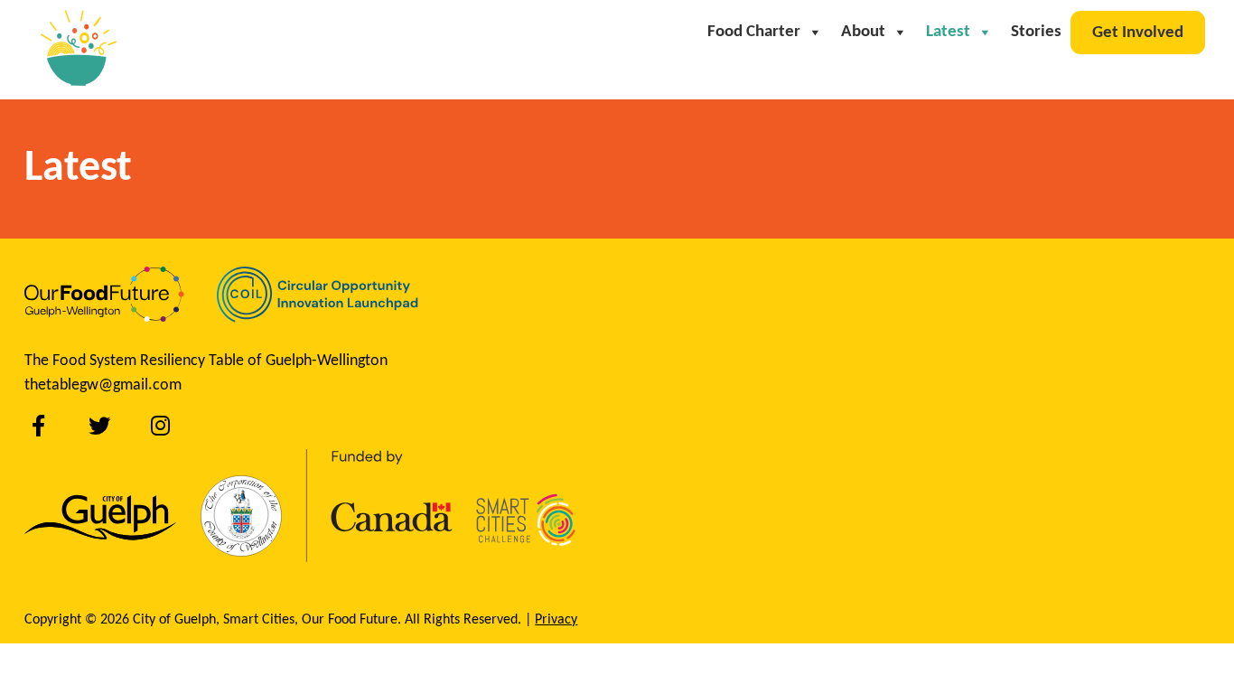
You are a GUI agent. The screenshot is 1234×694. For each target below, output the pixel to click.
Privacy (556, 620)
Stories (1036, 32)
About (863, 32)
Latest (948, 32)
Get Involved (1137, 33)
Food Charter (753, 32)
